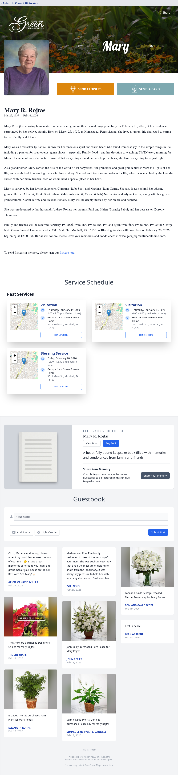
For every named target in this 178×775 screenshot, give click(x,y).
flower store (67, 252)
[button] (24, 313)
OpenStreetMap (92, 765)
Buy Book (111, 443)
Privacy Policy (79, 759)
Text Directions (61, 334)
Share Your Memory (155, 475)
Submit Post (158, 532)
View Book (92, 443)
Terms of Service (98, 759)
